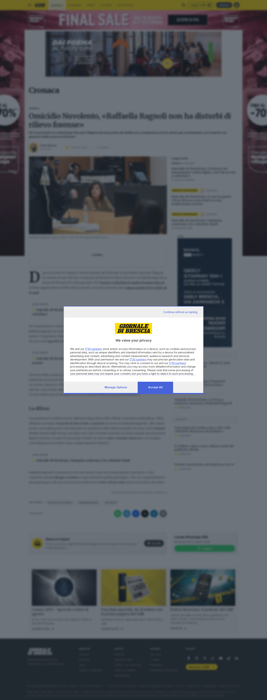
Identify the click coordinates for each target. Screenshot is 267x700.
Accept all (155, 387)
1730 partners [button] (93, 349)
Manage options (116, 387)
